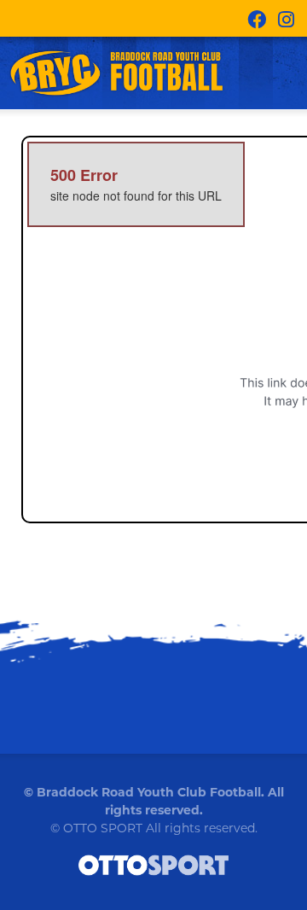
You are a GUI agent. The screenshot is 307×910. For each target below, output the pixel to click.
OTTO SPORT (102, 828)
